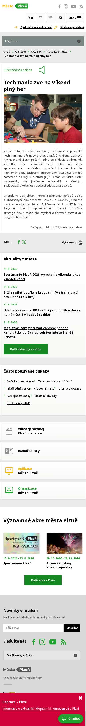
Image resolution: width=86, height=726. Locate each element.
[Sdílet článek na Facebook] (17, 242)
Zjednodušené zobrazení (36, 27)
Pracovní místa (44, 388)
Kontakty (40, 17)
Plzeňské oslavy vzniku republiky (59, 565)
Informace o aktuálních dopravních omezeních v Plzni (40, 708)
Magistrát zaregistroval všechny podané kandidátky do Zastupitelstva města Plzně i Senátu (38, 332)
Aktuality (36, 51)
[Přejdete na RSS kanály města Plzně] (81, 9)
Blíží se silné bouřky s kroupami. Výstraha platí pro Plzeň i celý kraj (41, 294)
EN (50, 17)
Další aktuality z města (25, 349)
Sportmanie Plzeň (17, 563)
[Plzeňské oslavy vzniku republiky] (64, 543)
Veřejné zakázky (18, 396)
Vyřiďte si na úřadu (20, 381)
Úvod (6, 51)
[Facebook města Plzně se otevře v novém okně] (58, 9)
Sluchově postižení (72, 27)
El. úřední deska (18, 388)
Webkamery (30, 17)
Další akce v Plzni (43, 580)
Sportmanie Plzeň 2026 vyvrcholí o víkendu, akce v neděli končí (42, 276)
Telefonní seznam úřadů (55, 381)
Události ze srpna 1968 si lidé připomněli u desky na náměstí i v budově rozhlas (42, 312)
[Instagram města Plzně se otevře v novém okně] (65, 9)
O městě (20, 51)
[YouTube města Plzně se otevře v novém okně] (73, 9)
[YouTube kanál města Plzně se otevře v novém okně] (53, 643)
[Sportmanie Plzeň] (21, 543)
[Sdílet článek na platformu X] (25, 242)
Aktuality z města (57, 51)
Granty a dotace (69, 388)
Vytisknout (69, 242)
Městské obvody (45, 396)
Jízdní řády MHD (18, 403)
